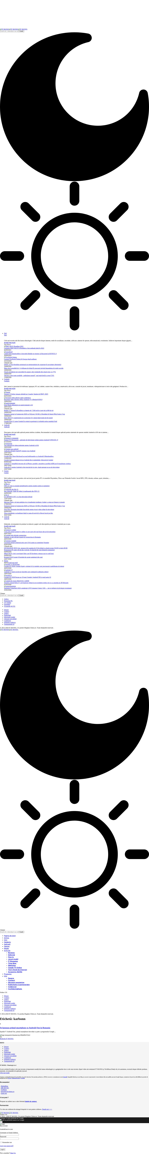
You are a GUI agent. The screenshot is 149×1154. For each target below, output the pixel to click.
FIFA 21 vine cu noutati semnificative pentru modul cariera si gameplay (27, 486)
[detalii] (65, 1077)
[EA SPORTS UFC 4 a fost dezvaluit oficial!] (6, 495)
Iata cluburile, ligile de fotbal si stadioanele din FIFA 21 (21, 491)
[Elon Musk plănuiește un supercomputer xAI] (9, 403)
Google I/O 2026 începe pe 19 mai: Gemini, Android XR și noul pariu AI (27, 577)
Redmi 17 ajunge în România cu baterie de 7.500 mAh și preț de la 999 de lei (28, 410)
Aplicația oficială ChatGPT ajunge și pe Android (19, 451)
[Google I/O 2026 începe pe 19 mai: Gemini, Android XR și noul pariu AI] (8, 575)
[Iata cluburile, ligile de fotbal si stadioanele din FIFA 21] (11, 489)
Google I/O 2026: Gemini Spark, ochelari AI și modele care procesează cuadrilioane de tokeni (34, 566)
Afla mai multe (5, 1073)
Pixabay (18, 1078)
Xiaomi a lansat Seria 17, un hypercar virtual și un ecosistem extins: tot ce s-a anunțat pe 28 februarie (36, 583)
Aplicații (7, 427)
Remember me (7, 1142)
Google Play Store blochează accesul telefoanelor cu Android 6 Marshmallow (29, 456)
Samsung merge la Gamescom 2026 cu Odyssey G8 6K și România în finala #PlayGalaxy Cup (34, 414)
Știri (5, 335)
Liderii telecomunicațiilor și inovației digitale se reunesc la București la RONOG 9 (30, 354)
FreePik (23, 1078)
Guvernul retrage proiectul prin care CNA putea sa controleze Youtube (26, 542)
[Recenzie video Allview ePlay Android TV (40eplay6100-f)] (17, 398)
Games (6, 473)
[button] (74, 1120)
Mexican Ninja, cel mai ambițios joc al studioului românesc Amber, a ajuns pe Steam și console (34, 502)
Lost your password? (6, 1146)
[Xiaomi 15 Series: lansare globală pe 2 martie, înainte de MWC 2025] (7, 392)
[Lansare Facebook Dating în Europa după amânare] (10, 357)
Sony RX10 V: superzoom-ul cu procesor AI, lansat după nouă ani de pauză (28, 418)
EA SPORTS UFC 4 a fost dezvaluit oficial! (18, 497)
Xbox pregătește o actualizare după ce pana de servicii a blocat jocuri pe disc (28, 513)
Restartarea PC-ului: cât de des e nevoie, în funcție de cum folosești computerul (29, 550)
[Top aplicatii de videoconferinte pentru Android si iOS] (8, 443)
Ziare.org (4, 1093)
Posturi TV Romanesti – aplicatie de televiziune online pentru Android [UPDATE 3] (31, 440)
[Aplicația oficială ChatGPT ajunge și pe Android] (11, 449)
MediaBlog (4, 1086)
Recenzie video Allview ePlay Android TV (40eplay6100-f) (23, 399)
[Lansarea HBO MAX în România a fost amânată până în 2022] (13, 346)
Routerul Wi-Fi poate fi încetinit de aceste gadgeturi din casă (23, 557)
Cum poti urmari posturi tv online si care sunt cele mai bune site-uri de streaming (29, 532)
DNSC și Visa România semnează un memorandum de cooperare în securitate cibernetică (32, 364)
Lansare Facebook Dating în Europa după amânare (20, 359)
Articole (6, 518)
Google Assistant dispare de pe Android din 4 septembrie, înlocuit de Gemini (28, 460)
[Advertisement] (61, 14)
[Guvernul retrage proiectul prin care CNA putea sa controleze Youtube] (10, 541)
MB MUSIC (5, 1088)
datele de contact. (31, 1101)
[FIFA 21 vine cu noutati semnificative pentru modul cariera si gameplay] (7, 484)
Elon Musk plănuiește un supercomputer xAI (18, 405)
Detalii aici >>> (47, 1109)
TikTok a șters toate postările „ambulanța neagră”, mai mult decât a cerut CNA (29, 375)
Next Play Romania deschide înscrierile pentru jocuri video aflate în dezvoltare (29, 509)
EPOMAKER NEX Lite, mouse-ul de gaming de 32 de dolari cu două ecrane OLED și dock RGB (35, 548)
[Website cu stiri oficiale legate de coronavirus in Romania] (15, 535)
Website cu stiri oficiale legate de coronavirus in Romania (22, 537)
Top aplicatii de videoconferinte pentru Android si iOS (21, 445)
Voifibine (4, 1090)
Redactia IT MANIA (6, 1039)
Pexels (9, 1078)
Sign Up (13, 1153)
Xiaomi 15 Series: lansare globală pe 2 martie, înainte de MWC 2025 (26, 394)
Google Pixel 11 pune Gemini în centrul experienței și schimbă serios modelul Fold (30, 421)
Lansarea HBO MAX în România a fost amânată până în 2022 (24, 348)
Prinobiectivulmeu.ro (7, 1091)
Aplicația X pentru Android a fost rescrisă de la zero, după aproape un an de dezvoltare (31, 467)
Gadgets (6, 381)
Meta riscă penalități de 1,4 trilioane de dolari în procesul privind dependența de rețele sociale (33, 368)
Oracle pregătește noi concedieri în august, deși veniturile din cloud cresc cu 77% (30, 372)
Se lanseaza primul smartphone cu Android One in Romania (25, 1028)
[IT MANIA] (13, 29)
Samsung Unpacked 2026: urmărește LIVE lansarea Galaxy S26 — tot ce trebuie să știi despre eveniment (37, 588)
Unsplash (14, 1078)
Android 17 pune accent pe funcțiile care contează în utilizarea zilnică (26, 572)
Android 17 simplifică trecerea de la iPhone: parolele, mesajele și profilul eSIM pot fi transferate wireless (37, 463)
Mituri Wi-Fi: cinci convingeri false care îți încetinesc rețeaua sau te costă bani (29, 553)
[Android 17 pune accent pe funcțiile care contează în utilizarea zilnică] (8, 570)
